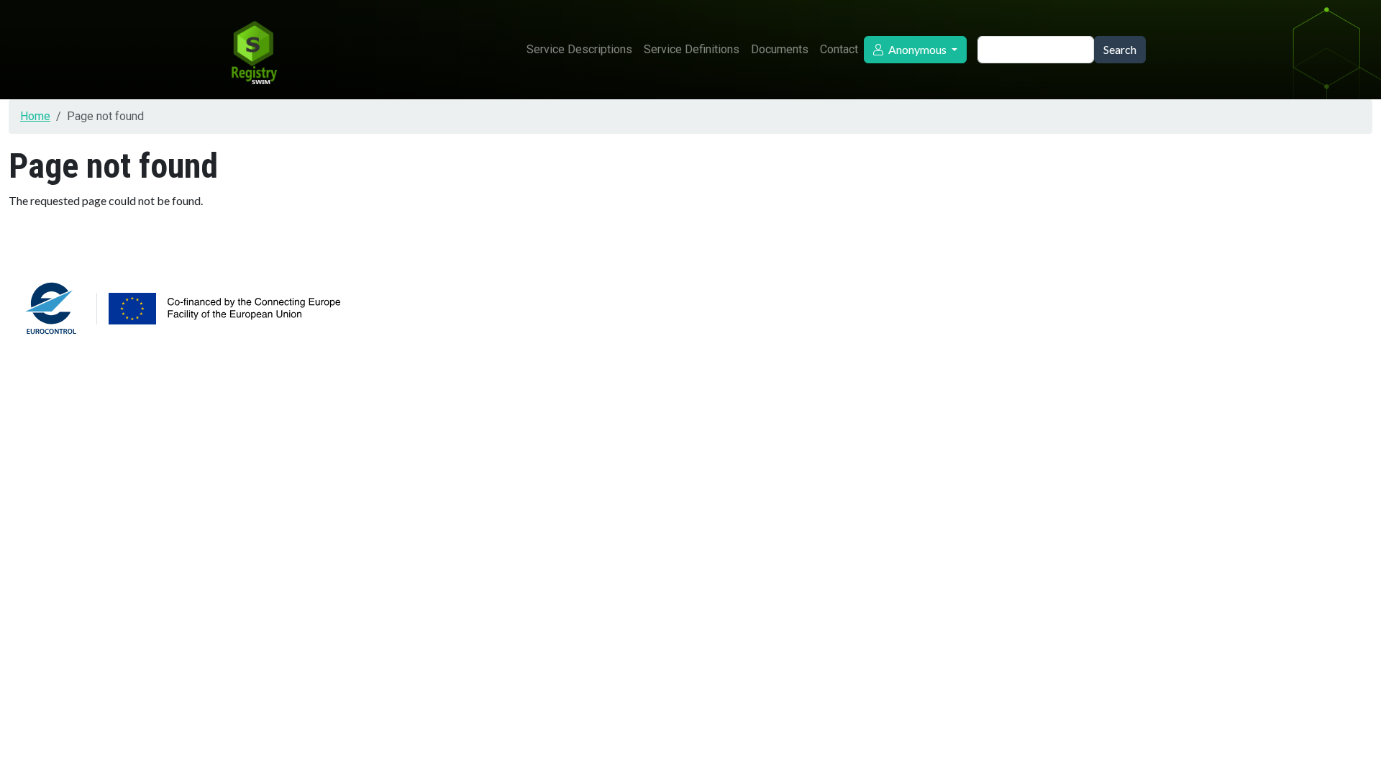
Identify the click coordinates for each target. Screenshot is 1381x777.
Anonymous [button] (917, 49)
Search (1119, 49)
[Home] (253, 50)
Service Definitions (691, 49)
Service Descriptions (579, 49)
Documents (779, 49)
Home (35, 116)
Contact (839, 49)
